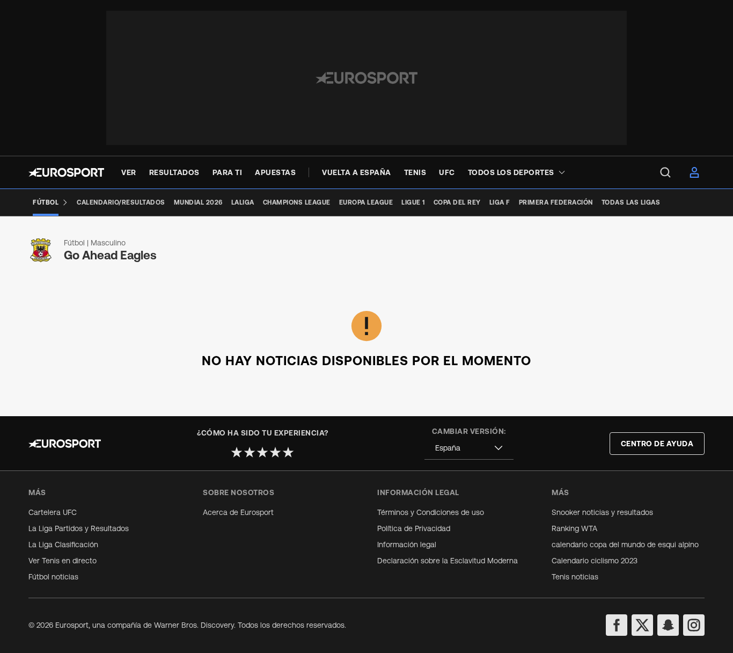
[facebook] (616, 625)
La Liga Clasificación (63, 544)
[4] (275, 452)
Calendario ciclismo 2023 (594, 560)
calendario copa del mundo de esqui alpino (625, 544)
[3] (262, 452)
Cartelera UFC (52, 512)
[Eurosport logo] (66, 172)
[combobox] (469, 448)
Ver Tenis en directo (62, 560)
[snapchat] (668, 625)
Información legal (406, 544)
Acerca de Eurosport (238, 512)
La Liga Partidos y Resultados (78, 528)
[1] (236, 452)
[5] (288, 452)
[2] (249, 452)
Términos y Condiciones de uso (430, 512)
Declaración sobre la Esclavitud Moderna (447, 560)
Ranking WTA (574, 528)
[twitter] (642, 625)
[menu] (665, 172)
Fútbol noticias (53, 576)
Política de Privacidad (413, 528)
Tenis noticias (575, 576)
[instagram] (694, 625)
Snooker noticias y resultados (602, 512)
